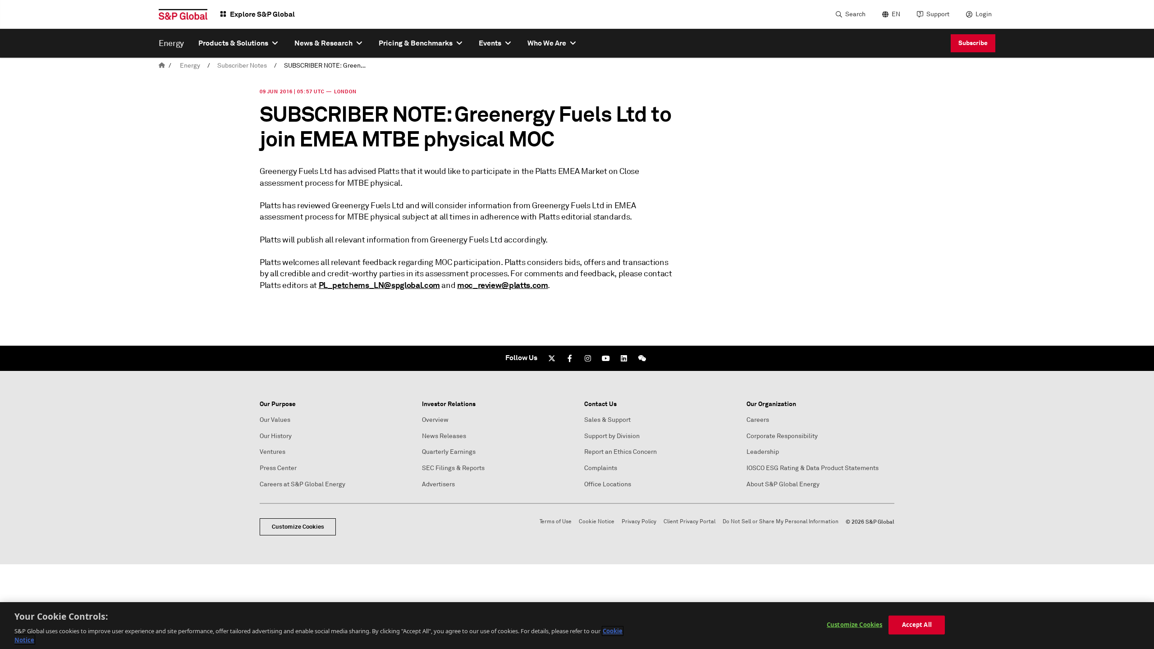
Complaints (600, 468)
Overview (435, 420)
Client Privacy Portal (689, 521)
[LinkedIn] (624, 358)
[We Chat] (642, 358)
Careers (757, 420)
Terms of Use (556, 521)
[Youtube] (606, 358)
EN (896, 14)
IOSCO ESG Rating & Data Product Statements (812, 468)
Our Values (275, 420)
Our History (276, 436)
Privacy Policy (639, 521)
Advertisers (438, 484)
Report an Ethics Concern (620, 452)
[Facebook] (570, 358)
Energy (190, 65)
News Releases (444, 436)
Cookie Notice (596, 521)
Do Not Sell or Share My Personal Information (780, 521)
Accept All (917, 625)
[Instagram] (588, 358)
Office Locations (607, 484)
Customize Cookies (298, 526)
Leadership (762, 452)
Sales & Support (607, 420)
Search (855, 14)
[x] (552, 358)
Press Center (278, 468)
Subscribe (973, 43)
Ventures (272, 452)
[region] (577, 625)
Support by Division (612, 436)
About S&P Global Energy (783, 484)
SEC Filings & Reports (453, 468)
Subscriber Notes (242, 65)
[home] (162, 65)
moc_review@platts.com (502, 285)
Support (937, 14)
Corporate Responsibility (782, 436)
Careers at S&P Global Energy (302, 484)
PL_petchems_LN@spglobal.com (379, 285)
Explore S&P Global (262, 14)
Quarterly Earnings (449, 452)
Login (983, 14)
